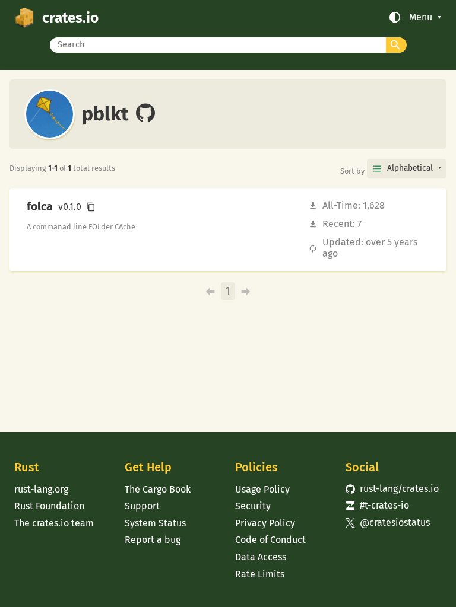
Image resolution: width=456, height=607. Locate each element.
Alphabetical (410, 168)
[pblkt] (145, 113)
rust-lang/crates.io (392, 488)
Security (253, 506)
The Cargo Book (158, 489)
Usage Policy (262, 489)
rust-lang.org (41, 489)
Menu (420, 17)
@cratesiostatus (388, 522)
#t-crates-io (377, 505)
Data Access (260, 557)
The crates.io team (54, 523)
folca (40, 206)
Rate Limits (259, 574)
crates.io (70, 17)
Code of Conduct (270, 539)
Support (142, 506)
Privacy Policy (265, 523)
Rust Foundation (49, 506)
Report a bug (152, 539)
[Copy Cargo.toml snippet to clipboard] (91, 207)
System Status (155, 523)
